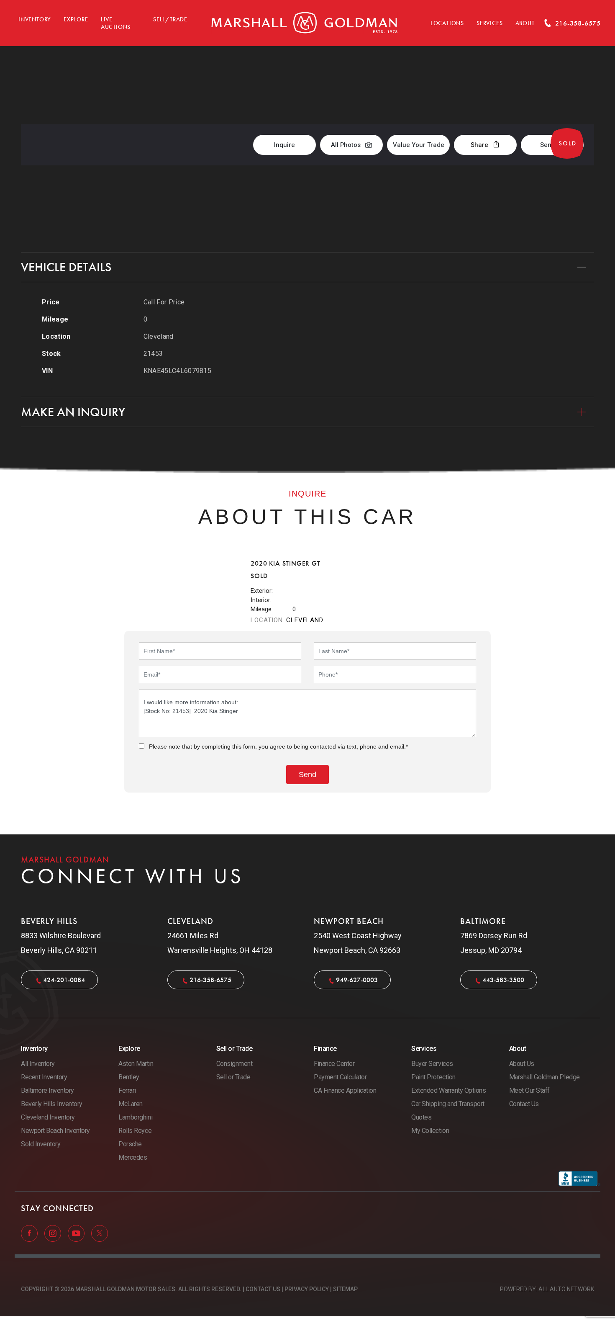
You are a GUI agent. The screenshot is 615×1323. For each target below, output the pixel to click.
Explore (76, 19)
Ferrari (127, 1090)
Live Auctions (116, 23)
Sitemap (345, 1289)
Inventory (34, 19)
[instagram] (53, 1233)
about (525, 23)
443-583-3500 (503, 980)
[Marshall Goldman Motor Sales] (304, 23)
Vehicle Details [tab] (66, 267)
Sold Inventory (40, 1144)
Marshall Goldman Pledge (544, 1077)
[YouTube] (77, 1233)
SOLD (572, 90)
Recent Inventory (44, 1077)
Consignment (234, 1064)
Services (489, 23)
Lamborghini (135, 1117)
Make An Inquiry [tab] (73, 412)
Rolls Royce (134, 1131)
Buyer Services (432, 1064)
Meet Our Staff (529, 1090)
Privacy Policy (306, 1289)
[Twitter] (99, 1233)
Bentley (128, 1077)
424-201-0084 (64, 980)
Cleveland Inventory (48, 1117)
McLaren (130, 1104)
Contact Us (524, 1104)
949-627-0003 (357, 980)
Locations (447, 23)
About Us (521, 1064)
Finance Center (334, 1064)
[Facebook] (30, 1233)
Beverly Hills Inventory (51, 1104)
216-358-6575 (210, 980)
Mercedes (132, 1157)
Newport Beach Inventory (55, 1131)
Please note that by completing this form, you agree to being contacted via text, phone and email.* (278, 746)
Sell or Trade (233, 1077)
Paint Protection (433, 1077)
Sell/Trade (170, 19)
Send (547, 145)
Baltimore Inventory (47, 1090)
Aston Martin (135, 1064)
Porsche (130, 1144)
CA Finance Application (345, 1090)
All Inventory (38, 1064)
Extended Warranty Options (448, 1090)
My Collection (430, 1131)
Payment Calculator (340, 1077)
